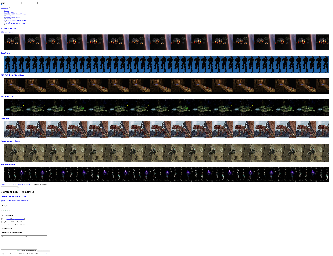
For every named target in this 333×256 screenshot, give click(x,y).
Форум (9, 18)
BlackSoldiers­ (5, 53)
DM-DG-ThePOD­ (7, 96)
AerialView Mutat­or (8, 165)
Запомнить (5, 5)
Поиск (24, 20)
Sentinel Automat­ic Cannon (10, 141)
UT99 (13, 14)
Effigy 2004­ (5, 118)
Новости (6, 11)
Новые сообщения (9, 20)
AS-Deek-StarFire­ (7, 32)
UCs (20, 23)
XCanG (9, 219)
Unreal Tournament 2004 (8, 28)
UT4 (5, 23)
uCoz (46, 254)
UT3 (5, 14)
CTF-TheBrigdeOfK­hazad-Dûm (12, 75)
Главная (3, 184)
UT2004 (9, 14)
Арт (29, 184)
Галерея (9, 22)
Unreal (18, 14)
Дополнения (10, 12)
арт (25, 196)
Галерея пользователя (18, 219)
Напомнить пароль (14, 8)
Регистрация (4, 8)
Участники (18, 20)
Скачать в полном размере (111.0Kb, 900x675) (14, 200)
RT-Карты (23, 14)
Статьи (9, 15)
